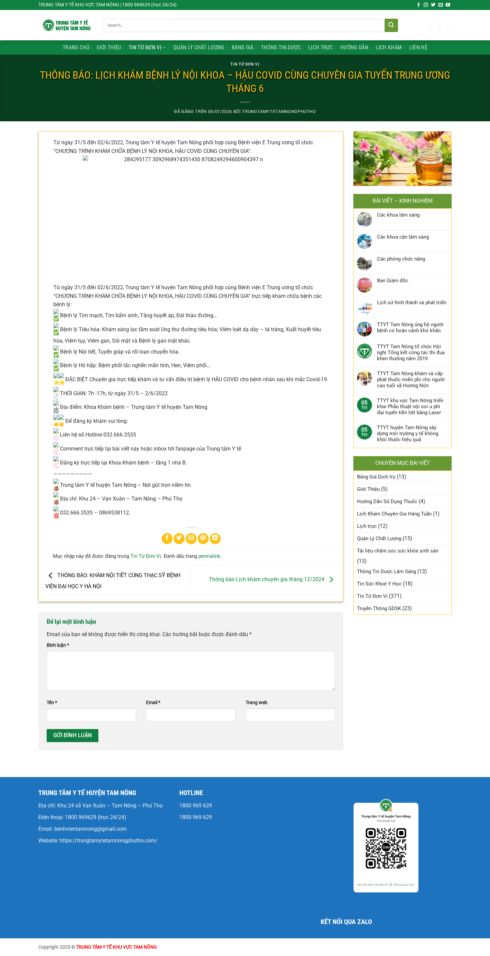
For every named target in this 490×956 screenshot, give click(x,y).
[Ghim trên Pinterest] (203, 538)
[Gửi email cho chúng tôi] (440, 5)
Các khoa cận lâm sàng (403, 237)
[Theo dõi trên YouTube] (448, 5)
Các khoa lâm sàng (398, 215)
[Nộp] (391, 25)
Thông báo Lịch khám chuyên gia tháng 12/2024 (267, 579)
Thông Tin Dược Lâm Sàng (386, 571)
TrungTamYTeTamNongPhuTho (279, 111)
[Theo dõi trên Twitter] (433, 5)
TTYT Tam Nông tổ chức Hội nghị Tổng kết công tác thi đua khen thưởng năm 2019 (411, 353)
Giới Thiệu (109, 47)
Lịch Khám (389, 47)
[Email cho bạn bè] (191, 538)
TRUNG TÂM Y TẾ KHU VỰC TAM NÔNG (116, 947)
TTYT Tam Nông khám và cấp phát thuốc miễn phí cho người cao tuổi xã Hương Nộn (411, 380)
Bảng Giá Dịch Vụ (376, 477)
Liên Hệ (418, 47)
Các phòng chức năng (401, 259)
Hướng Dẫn (354, 47)
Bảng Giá (243, 47)
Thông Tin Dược (281, 47)
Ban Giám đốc (392, 281)
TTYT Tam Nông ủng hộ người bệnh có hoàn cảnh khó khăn (410, 328)
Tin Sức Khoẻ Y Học (379, 584)
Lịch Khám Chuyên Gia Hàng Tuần (394, 514)
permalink (209, 556)
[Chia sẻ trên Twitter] (179, 538)
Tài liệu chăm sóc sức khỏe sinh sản (397, 551)
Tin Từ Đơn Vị (145, 47)
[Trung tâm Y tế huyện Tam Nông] (66, 25)
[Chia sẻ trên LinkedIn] (215, 538)
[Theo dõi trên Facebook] (418, 5)
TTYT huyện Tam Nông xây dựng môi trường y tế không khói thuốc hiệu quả (407, 434)
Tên (52, 702)
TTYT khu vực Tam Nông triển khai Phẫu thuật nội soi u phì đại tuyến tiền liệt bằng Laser (410, 407)
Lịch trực (320, 47)
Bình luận (58, 645)
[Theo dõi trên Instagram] (426, 5)
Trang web (256, 702)
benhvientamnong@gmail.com (90, 829)
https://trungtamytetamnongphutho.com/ (109, 840)
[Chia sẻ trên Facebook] (167, 538)
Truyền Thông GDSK (379, 608)
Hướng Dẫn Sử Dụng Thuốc (387, 501)
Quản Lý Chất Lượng (198, 47)
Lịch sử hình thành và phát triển (411, 303)
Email (153, 702)
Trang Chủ (76, 47)
